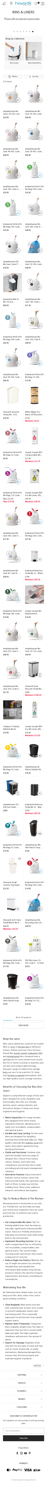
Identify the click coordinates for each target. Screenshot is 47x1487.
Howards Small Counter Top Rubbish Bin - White (12, 883)
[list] (23, 54)
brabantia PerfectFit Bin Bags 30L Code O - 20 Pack (12, 338)
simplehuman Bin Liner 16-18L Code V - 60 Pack (34, 263)
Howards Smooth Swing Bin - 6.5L (11, 413)
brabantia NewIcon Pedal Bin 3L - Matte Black (34, 805)
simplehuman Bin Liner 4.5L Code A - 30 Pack (11, 687)
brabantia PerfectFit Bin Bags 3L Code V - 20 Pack (12, 453)
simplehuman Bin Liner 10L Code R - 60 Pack (33, 338)
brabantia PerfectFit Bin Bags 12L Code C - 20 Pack (12, 494)
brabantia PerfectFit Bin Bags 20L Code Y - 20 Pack (34, 883)
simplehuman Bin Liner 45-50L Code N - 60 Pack (12, 375)
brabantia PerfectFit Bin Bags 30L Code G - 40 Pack (34, 187)
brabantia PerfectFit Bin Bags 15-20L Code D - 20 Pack (34, 375)
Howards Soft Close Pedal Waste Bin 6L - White (12, 921)
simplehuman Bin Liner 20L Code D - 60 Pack (33, 225)
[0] (36, 4)
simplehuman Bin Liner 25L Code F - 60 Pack (11, 650)
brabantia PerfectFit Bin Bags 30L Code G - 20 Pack (12, 225)
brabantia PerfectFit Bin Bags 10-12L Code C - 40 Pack (34, 999)
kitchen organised (16, 1075)
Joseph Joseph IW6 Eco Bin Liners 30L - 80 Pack (33, 494)
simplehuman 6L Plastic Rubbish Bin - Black (34, 768)
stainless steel (32, 1143)
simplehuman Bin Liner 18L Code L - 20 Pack (33, 300)
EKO (40, 1053)
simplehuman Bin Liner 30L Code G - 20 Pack (11, 534)
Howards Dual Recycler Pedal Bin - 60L (34, 687)
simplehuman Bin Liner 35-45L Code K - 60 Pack (34, 112)
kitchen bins (24, 1047)
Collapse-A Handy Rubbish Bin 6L (11, 727)
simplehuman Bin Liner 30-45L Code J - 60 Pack (34, 150)
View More (23, 1025)
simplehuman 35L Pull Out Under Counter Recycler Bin (12, 805)
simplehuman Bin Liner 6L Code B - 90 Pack (12, 572)
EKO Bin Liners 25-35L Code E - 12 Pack (34, 961)
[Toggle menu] (4, 3)
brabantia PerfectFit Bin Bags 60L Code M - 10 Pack (12, 961)
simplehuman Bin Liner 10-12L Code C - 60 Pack (34, 650)
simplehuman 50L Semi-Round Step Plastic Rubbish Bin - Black (12, 999)
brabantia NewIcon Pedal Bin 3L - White (34, 571)
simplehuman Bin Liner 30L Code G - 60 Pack (11, 187)
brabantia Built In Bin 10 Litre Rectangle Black (11, 300)
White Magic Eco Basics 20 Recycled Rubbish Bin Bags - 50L (33, 413)
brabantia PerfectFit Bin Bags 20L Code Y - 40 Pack (34, 534)
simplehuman (13, 1056)
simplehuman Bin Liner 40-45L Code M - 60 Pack (12, 150)
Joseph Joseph (20, 1053)
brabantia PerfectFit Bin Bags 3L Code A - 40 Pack (12, 768)
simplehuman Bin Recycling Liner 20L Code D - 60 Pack (33, 921)
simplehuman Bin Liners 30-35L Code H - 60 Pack (11, 112)
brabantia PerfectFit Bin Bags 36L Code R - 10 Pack (12, 612)
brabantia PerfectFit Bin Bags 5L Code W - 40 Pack (12, 846)
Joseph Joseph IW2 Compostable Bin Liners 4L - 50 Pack (33, 453)
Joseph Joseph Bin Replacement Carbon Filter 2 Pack (34, 612)
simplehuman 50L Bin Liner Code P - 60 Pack (12, 263)
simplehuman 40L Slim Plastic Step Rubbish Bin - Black (33, 846)
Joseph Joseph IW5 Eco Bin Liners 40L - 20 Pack (33, 727)
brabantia (33, 1053)
